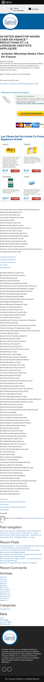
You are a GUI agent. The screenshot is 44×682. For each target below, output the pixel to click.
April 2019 (3, 577)
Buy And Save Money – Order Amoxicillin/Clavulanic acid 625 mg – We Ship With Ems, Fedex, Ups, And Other (22, 547)
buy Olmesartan (5, 267)
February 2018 (5, 590)
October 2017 (4, 598)
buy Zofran (3, 265)
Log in (2, 618)
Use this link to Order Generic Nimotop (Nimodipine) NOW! (19, 84)
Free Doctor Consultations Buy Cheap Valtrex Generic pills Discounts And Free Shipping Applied (19, 551)
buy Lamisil (3, 499)
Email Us (35, 9)
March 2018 (4, 587)
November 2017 (5, 596)
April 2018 (3, 585)
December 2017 (5, 594)
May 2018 (3, 583)
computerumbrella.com (8, 257)
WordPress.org (5, 624)
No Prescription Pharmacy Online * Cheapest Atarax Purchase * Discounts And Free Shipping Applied (21, 555)
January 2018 (4, 592)
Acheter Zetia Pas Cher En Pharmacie (12, 502)
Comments (5, 622)
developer (13, 518)
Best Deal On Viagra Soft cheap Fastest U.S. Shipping (18, 563)
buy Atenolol (4, 510)
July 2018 (3, 579)
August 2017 (4, 600)
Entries (4, 620)
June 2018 (3, 581)
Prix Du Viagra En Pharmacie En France (13, 507)
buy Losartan (4, 504)
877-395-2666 (18, 10)
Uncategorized (5, 609)
